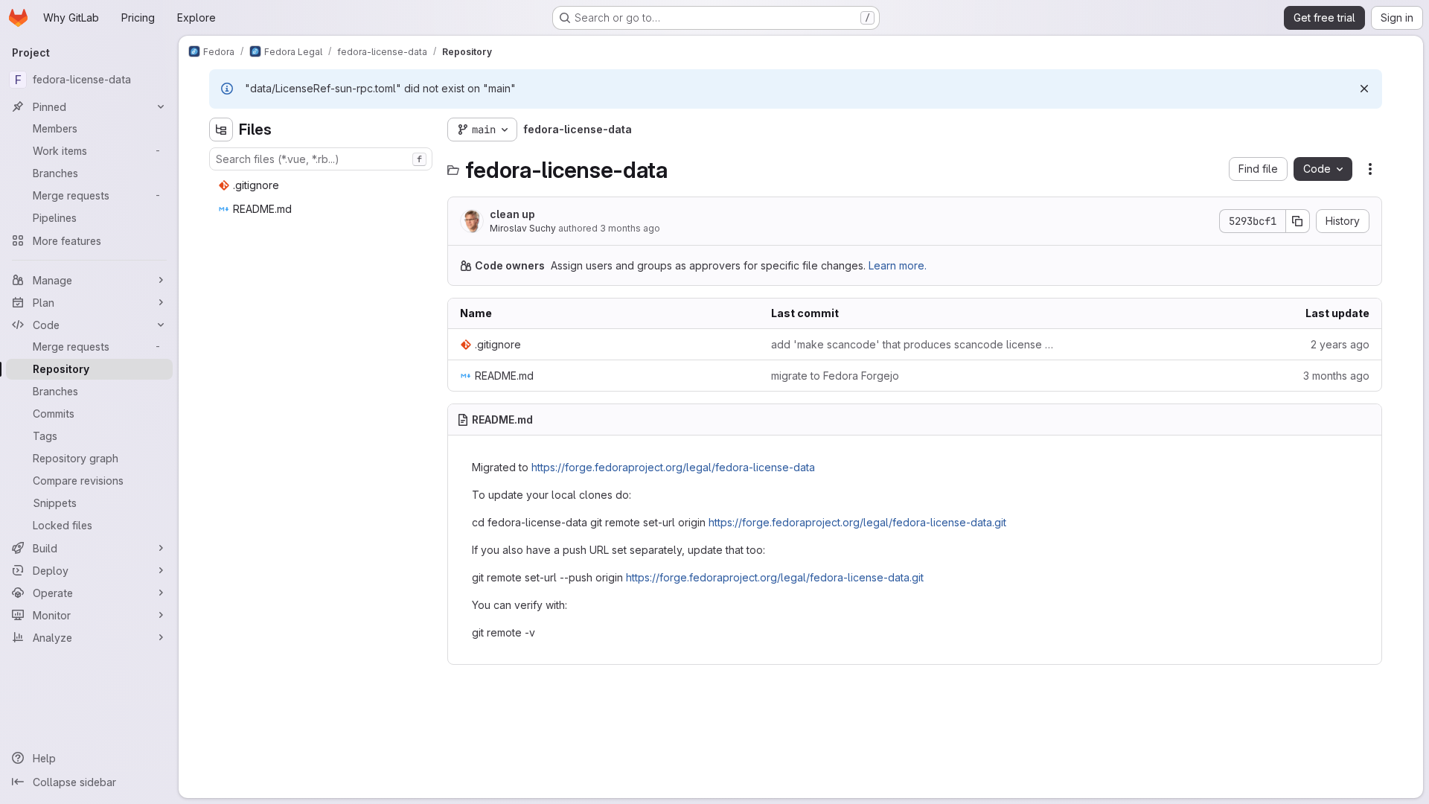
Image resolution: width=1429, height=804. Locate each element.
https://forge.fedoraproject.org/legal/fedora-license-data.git (857, 522)
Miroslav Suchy (523, 228)
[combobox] (320, 158)
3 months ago (630, 228)
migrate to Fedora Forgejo (835, 375)
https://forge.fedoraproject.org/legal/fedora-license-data (673, 467)
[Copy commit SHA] (1298, 221)
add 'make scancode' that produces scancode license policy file (914, 344)
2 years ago (1340, 344)
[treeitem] (322, 185)
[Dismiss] (1364, 89)
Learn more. (898, 265)
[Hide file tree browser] (221, 129)
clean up (512, 214)
